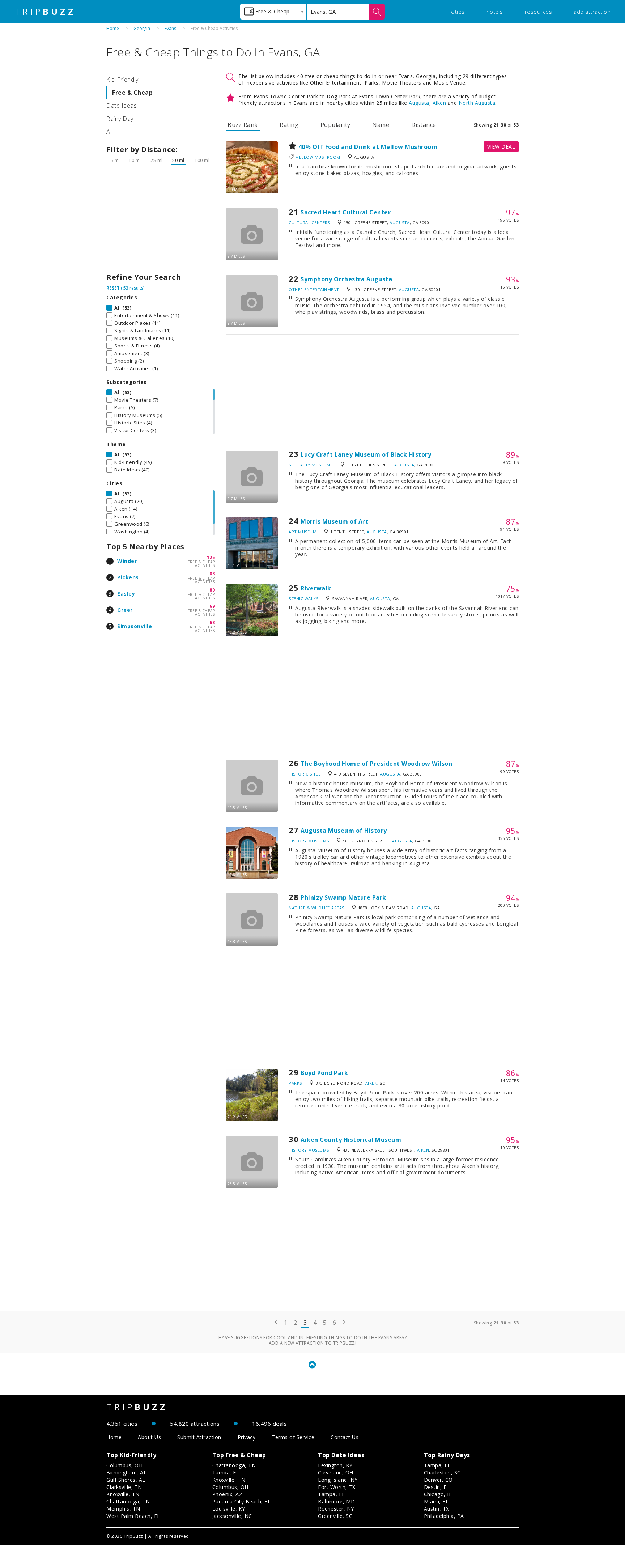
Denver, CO (438, 1479)
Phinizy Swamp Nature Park (343, 897)
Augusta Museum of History (344, 831)
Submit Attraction (199, 1437)
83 (212, 574)
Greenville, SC (335, 1515)
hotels (494, 11)
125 (211, 557)
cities (458, 11)
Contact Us (344, 1437)
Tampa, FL (225, 1472)
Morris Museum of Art (334, 521)
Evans (170, 28)
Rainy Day (119, 119)
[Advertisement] (160, 220)
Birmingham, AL (126, 1472)
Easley (126, 593)
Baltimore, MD (336, 1501)
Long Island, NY (338, 1479)
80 (212, 590)
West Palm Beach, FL (133, 1515)
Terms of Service (293, 1437)
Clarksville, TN (124, 1487)
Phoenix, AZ (227, 1494)
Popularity (335, 125)
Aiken (439, 102)
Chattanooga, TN (128, 1501)
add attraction (592, 11)
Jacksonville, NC (232, 1515)
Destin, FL (437, 1487)
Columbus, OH (124, 1465)
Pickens (128, 577)
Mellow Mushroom (317, 157)
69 (212, 606)
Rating (289, 125)
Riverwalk (316, 588)
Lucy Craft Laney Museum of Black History (366, 454)
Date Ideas (121, 106)
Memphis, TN (123, 1508)
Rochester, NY (336, 1508)
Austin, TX (436, 1508)
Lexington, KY (335, 1465)
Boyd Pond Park (324, 1073)
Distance (423, 125)
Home (112, 28)
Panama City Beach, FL (241, 1501)
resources (538, 11)
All (109, 132)
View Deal (501, 146)
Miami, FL (436, 1501)
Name (380, 125)
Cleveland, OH (335, 1472)
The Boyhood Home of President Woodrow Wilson (376, 764)
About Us (149, 1437)
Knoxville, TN (123, 1494)
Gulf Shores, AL (125, 1479)
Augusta (419, 102)
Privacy (247, 1437)
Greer (125, 609)
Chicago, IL (438, 1494)
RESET (113, 288)
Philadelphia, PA (444, 1515)
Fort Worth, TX (336, 1487)
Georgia (141, 28)
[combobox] (273, 12)
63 (212, 622)
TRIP (45, 11)
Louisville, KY (228, 1508)
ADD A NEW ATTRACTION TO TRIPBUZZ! (313, 1343)
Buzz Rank (243, 125)
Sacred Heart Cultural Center (346, 212)
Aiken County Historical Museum (351, 1140)
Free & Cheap (132, 93)
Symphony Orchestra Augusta (346, 279)
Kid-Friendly (122, 80)
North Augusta (477, 102)
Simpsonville (134, 626)
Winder (127, 561)
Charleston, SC (442, 1472)
